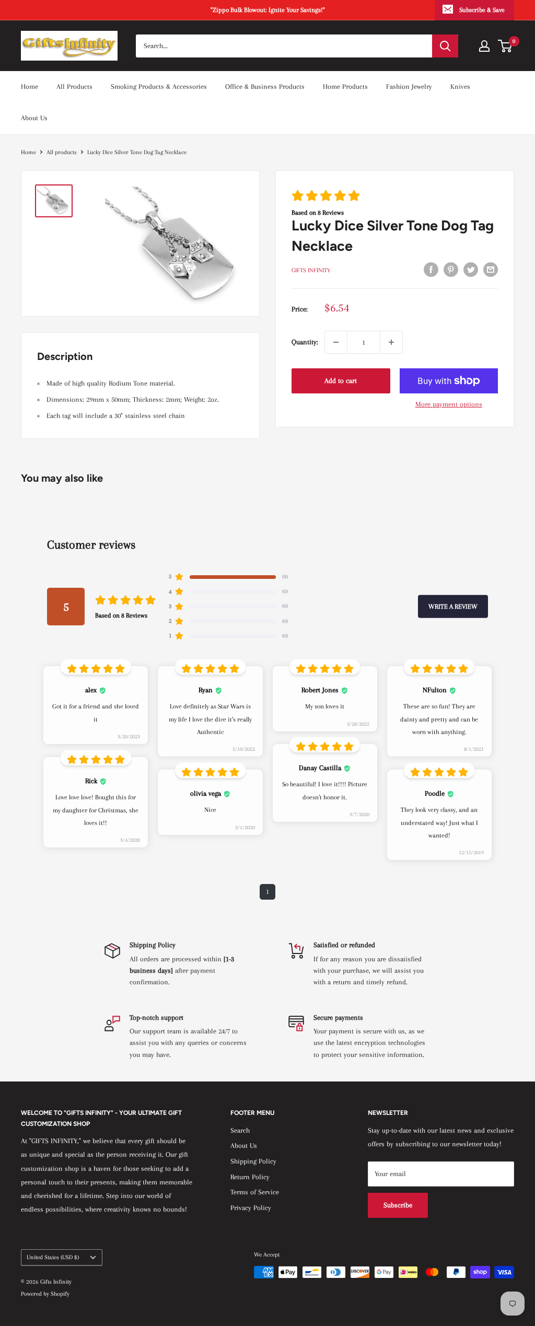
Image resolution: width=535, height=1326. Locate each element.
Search (240, 1130)
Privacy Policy (250, 1208)
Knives (460, 86)
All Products (74, 86)
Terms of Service (254, 1192)
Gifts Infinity (311, 270)
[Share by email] (490, 269)
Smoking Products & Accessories (159, 86)
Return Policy (250, 1177)
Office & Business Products (265, 86)
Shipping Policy (253, 1161)
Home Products (345, 86)
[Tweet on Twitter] (470, 269)
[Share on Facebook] (431, 269)
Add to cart (340, 381)
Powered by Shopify (45, 1293)
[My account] (484, 46)
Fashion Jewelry (409, 86)
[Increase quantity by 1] (391, 342)
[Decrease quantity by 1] (336, 342)
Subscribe (397, 1205)
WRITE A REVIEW (453, 606)
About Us (34, 118)
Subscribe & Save (482, 10)
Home (29, 86)
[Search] (445, 45)
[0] (505, 46)
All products (61, 152)
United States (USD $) (53, 1257)
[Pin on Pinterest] (451, 269)
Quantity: (305, 342)
